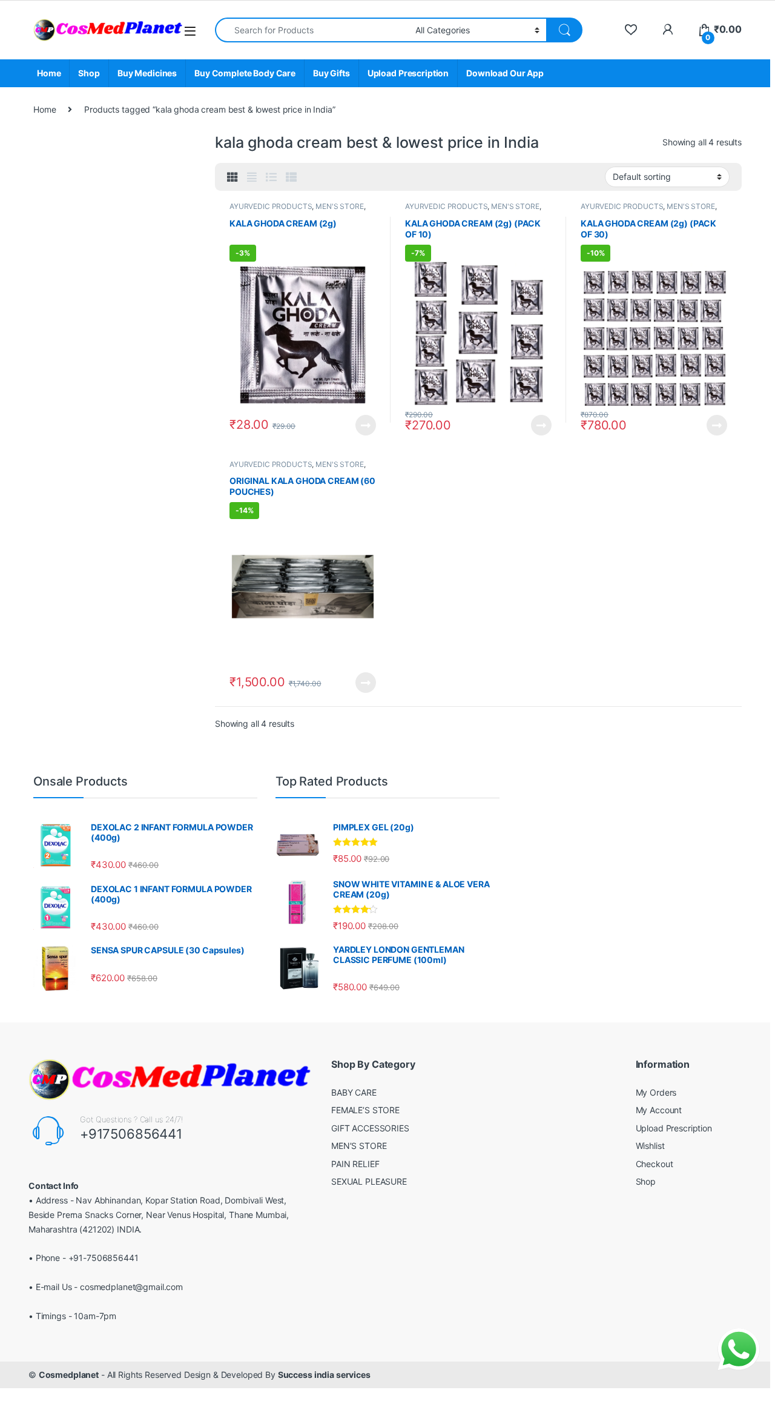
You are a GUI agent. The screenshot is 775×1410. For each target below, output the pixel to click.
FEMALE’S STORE (365, 1110)
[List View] (271, 177)
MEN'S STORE (339, 206)
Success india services (324, 1374)
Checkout (654, 1164)
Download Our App (505, 73)
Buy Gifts (331, 73)
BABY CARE (354, 1092)
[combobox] (312, 30)
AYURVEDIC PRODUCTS (270, 206)
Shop (88, 73)
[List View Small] (291, 177)
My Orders (656, 1092)
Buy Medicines (147, 73)
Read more (365, 425)
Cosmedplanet (69, 1374)
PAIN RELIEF (355, 1164)
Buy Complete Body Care (244, 73)
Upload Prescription (408, 73)
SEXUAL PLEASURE (369, 1181)
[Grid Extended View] (252, 177)
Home (49, 73)
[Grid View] (232, 177)
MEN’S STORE (358, 1145)
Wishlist (650, 1145)
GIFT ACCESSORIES (370, 1128)
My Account (659, 1110)
